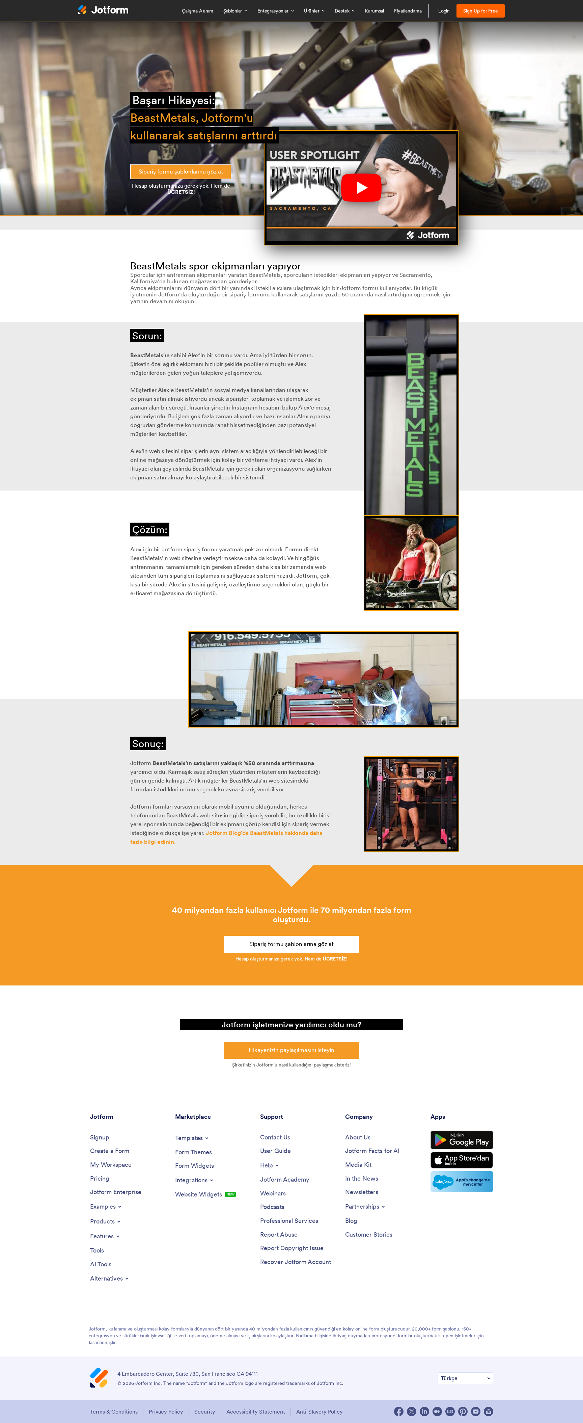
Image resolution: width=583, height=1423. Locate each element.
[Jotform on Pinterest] (463, 1411)
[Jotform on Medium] (437, 1411)
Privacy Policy (166, 1411)
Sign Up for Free (480, 11)
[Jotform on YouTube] (475, 1411)
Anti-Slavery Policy (319, 1411)
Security (204, 1411)
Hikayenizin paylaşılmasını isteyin (291, 1050)
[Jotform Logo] (103, 10)
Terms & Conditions (114, 1411)
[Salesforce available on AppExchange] (462, 1181)
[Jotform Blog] (450, 1411)
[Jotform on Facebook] (399, 1411)
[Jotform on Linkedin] (424, 1411)
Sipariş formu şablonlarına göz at (181, 171)
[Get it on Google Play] (462, 1140)
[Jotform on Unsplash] (488, 1411)
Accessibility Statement (255, 1411)
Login (444, 11)
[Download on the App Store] (462, 1160)
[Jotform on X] (411, 1411)
